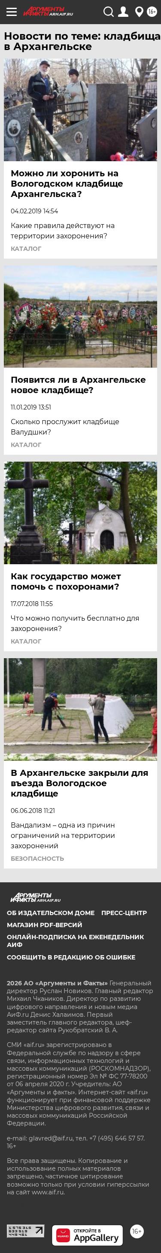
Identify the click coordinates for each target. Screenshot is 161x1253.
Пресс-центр (124, 913)
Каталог (26, 249)
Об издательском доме (50, 913)
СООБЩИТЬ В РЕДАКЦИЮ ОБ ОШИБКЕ (71, 957)
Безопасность (37, 859)
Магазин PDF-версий (44, 925)
